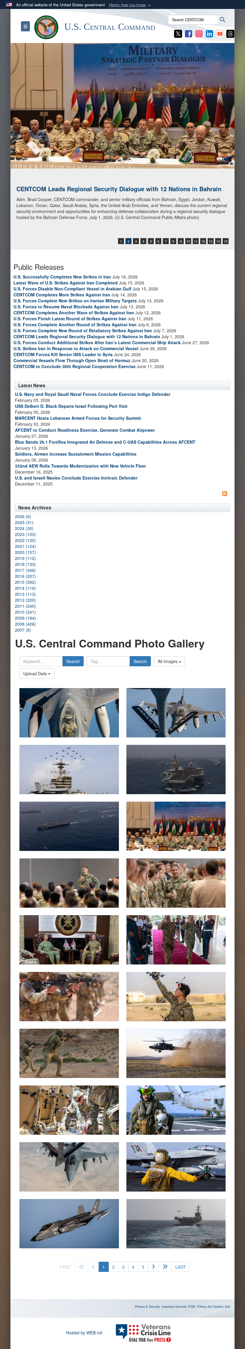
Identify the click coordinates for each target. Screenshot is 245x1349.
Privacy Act (204, 1306)
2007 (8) (23, 630)
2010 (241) (25, 612)
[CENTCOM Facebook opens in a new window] (188, 33)
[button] (130, 5)
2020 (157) (25, 552)
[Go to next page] (153, 1267)
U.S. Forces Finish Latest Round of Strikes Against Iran (69, 318)
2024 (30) (24, 528)
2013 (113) (25, 594)
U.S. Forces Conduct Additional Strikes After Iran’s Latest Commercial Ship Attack (97, 342)
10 (188, 241)
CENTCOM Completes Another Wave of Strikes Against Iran (73, 313)
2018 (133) (25, 564)
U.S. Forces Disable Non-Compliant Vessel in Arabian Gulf (72, 289)
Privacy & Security (147, 1306)
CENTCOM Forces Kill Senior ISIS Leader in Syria (63, 354)
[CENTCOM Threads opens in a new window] (230, 33)
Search (73, 661)
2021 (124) (25, 546)
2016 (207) (25, 576)
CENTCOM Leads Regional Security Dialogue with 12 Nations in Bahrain (118, 188)
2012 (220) (25, 600)
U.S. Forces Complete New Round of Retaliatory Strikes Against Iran (82, 330)
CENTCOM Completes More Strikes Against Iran (61, 295)
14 (218, 241)
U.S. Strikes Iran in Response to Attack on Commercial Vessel (75, 348)
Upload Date (35, 673)
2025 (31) (24, 522)
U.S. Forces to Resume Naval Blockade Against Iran (66, 307)
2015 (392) (25, 582)
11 (195, 241)
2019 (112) (25, 558)
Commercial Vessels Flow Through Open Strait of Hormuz (71, 360)
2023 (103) (25, 534)
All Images (168, 661)
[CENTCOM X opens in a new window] (178, 33)
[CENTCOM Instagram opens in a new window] (199, 33)
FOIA (191, 1306)
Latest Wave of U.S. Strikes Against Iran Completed (65, 283)
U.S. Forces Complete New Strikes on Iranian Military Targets (75, 301)
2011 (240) (25, 606)
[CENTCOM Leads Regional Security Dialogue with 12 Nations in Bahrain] (122, 106)
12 (203, 241)
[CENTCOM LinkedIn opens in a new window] (209, 33)
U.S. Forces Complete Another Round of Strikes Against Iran (75, 324)
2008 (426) (25, 624)
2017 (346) (25, 570)
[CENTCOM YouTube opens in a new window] (220, 33)
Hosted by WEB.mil (84, 1333)
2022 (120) (25, 540)
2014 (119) (25, 588)
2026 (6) (23, 516)
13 (210, 241)
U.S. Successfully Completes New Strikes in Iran (62, 277)
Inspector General (174, 1306)
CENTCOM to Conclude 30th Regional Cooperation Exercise (74, 366)
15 (225, 241)
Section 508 (221, 1306)
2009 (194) (25, 618)
